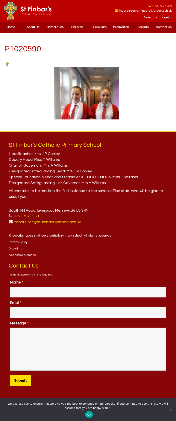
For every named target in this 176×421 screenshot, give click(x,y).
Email (15, 303)
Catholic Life (55, 27)
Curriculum (99, 27)
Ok (89, 414)
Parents (143, 27)
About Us (33, 27)
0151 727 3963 (162, 6)
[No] (170, 409)
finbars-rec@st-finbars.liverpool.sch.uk (145, 10)
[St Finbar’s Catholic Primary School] (28, 11)
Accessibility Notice (22, 255)
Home (11, 27)
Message (19, 323)
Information (121, 27)
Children (77, 27)
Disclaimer (16, 248)
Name (16, 282)
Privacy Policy (18, 242)
